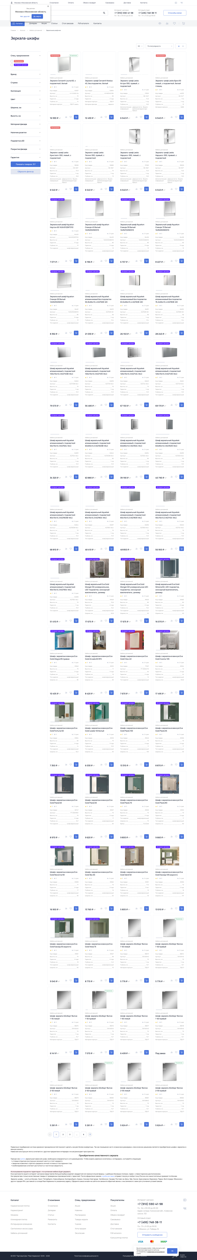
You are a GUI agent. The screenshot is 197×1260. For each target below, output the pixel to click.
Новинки (78, 1210)
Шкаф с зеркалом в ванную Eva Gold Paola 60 (63, 801)
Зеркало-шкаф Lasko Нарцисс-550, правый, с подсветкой (166, 155)
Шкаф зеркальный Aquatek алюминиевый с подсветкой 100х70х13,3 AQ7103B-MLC (62, 371)
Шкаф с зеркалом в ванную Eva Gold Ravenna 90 (63, 873)
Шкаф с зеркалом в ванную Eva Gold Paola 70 (134, 801)
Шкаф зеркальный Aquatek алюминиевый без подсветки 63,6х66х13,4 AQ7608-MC (133, 299)
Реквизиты (52, 1219)
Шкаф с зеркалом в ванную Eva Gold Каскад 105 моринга (169, 873)
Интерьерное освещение (21, 1224)
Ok (172, 1251)
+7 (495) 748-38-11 (147, 13)
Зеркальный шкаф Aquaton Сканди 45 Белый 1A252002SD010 (97, 227)
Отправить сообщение (152, 1235)
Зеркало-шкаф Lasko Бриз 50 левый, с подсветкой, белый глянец (168, 83)
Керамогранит (17, 1210)
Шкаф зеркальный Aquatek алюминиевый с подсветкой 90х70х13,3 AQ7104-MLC (168, 515)
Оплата (71, 3)
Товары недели (81, 1219)
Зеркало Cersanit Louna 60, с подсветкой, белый (63, 82)
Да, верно (37, 16)
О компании (54, 3)
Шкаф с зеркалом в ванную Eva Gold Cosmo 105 (169, 657)
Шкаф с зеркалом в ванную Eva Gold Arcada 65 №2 (98, 657)
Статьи (54, 23)
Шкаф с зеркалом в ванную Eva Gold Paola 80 (169, 801)
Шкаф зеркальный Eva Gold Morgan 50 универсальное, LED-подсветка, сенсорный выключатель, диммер (97, 588)
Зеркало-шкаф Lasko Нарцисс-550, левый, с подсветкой (130, 155)
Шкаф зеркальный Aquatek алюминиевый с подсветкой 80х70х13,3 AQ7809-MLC (133, 515)
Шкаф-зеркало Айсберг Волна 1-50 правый (169, 945)
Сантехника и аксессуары (22, 1228)
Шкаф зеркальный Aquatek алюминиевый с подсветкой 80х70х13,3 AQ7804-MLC (97, 515)
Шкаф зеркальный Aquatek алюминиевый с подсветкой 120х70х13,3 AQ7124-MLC (133, 371)
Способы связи (175, 13)
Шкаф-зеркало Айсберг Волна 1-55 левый (63, 1017)
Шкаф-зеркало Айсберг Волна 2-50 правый (98, 1089)
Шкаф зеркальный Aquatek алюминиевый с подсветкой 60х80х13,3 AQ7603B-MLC (97, 443)
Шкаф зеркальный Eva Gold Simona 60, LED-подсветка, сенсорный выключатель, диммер (167, 588)
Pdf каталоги (83, 23)
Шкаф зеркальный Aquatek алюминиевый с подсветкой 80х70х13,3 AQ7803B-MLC (62, 515)
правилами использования (156, 1252)
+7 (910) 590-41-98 (123, 13)
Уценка (78, 1224)
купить (22, 1159)
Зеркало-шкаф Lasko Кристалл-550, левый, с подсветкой (60, 155)
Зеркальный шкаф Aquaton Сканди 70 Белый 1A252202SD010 (167, 227)
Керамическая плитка (20, 1206)
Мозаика (14, 1215)
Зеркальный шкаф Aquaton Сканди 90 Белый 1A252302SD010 (62, 299)
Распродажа (80, 1215)
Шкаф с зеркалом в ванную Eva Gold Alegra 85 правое (63, 657)
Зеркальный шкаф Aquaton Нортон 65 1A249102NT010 (62, 225)
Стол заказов (67, 23)
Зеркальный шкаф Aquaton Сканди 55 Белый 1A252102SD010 (132, 227)
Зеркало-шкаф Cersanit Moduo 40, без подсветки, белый (99, 82)
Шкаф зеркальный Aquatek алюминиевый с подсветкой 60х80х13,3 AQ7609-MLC (168, 443)
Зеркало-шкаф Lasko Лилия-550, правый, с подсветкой (94, 155)
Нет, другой (24, 16)
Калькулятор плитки (119, 1237)
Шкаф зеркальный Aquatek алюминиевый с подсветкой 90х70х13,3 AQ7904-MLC (62, 587)
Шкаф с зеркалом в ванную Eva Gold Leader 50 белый (98, 729)
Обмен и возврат (89, 3)
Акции (44, 23)
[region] (26, 109)
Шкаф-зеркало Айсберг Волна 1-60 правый (169, 1017)
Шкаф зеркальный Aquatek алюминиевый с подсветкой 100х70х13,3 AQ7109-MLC (97, 371)
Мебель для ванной (19, 1233)
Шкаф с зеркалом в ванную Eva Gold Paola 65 (98, 801)
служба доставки (107, 1176)
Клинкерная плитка (19, 1219)
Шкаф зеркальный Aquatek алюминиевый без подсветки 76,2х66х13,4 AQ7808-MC (168, 299)
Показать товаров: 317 (25, 164)
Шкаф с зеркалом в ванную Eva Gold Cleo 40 (134, 657)
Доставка (127, 3)
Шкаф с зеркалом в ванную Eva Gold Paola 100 (134, 729)
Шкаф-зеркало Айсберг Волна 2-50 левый (63, 1089)
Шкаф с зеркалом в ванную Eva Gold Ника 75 (98, 945)
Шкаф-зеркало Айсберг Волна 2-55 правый (169, 1089)
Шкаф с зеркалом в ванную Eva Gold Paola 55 (169, 729)
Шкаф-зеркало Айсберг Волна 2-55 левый (134, 1089)
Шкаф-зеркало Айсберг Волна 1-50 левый (134, 945)
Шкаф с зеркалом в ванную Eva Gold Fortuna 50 (63, 729)
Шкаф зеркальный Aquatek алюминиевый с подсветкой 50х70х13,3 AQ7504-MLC (62, 443)
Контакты (143, 3)
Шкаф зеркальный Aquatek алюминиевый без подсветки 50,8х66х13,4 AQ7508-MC (98, 299)
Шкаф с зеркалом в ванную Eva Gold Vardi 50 (134, 873)
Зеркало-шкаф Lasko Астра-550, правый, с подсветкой (129, 83)
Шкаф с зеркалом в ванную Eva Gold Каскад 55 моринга (63, 945)
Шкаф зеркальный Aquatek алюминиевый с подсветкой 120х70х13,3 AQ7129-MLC (168, 371)
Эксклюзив (79, 1233)
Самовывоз (109, 3)
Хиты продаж (80, 1228)
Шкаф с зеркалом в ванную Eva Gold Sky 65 (98, 873)
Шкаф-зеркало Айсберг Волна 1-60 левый (134, 1017)
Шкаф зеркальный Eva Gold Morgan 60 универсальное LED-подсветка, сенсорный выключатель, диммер (134, 588)
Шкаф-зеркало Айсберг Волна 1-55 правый (98, 1017)
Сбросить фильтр (26, 171)
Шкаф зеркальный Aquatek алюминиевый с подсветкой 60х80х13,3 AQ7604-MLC (133, 443)
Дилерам (33, 23)
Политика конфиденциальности (86, 1256)
